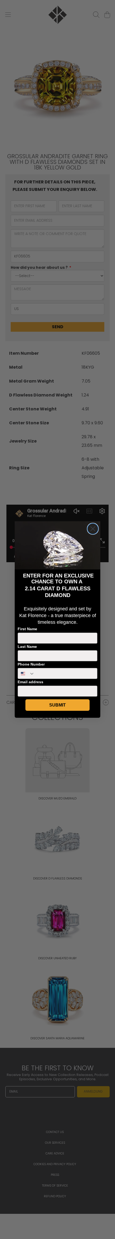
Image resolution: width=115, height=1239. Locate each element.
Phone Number (31, 664)
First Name (27, 629)
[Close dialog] (92, 528)
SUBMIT (57, 705)
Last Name (27, 646)
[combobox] (26, 673)
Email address (30, 682)
